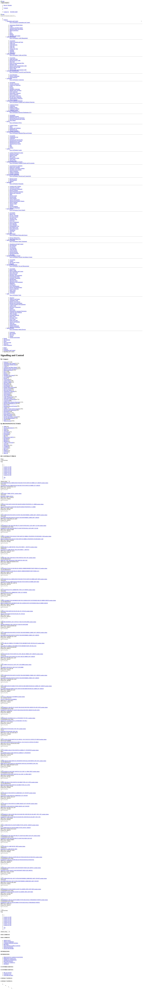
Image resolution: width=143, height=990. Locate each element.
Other (11, 194)
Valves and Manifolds (15, 207)
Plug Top (12, 334)
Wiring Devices (10, 328)
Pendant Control (7, 382)
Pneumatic (9, 182)
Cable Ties (12, 46)
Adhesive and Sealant (15, 299)
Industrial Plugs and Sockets (13, 131)
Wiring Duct (12, 52)
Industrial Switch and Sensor (16, 29)
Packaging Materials (14, 315)
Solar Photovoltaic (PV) (15, 239)
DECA (5, 449)
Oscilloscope (13, 284)
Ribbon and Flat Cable (15, 67)
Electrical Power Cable (15, 60)
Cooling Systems (14, 125)
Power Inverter (13, 223)
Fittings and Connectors (15, 193)
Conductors (12, 106)
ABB (5, 426)
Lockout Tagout (13, 250)
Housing (12, 87)
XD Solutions (7, 339)
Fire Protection (13, 245)
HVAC (8, 121)
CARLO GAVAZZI (8, 442)
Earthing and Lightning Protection (15, 100)
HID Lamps (12, 156)
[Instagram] (14, 988)
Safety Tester (13, 290)
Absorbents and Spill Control (16, 244)
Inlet (11, 145)
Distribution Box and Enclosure (17, 117)
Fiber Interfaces (13, 180)
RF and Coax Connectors (16, 97)
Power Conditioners (14, 222)
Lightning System (14, 110)
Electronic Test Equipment (16, 275)
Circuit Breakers (13, 74)
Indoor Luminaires (14, 171)
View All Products (14, 22)
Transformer (12, 230)
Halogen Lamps (13, 155)
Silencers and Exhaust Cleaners (17, 201)
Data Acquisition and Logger (16, 271)
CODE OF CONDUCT (9, 962)
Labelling (12, 50)
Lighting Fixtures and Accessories (14, 161)
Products (6, 19)
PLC (11, 31)
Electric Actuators (14, 190)
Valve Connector (13, 99)
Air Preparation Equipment (16, 189)
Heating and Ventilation (15, 128)
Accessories (12, 40)
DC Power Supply (14, 216)
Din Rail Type (13, 218)
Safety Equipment (11, 240)
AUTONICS (7, 432)
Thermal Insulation (14, 130)
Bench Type (12, 214)
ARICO (5, 430)
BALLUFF (6, 433)
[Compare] (2, 492)
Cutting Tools (13, 305)
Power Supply (10, 208)
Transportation (13, 324)
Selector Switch (7, 388)
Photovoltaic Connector (15, 93)
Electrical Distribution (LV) (13, 111)
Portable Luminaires (14, 173)
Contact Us (6, 11)
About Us (6, 343)
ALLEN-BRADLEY (9, 428)
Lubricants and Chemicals (16, 312)
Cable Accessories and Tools (16, 42)
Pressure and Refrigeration (16, 287)
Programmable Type (14, 226)
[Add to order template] (1, 492)
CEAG (5, 444)
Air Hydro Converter (14, 187)
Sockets (11, 147)
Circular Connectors (14, 83)
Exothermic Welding (14, 108)
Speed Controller (14, 202)
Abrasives (12, 297)
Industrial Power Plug (15, 142)
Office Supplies (13, 313)
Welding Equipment (14, 325)
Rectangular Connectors (15, 95)
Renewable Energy (14, 228)
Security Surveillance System (13, 255)
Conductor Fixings (14, 104)
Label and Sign (13, 249)
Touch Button (7, 394)
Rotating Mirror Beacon (9, 387)
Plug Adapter (13, 333)
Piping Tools (12, 316)
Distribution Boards (14, 116)
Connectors (9, 78)
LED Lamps (12, 159)
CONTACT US (7, 974)
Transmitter (12, 292)
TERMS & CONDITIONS (10, 960)
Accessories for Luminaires (16, 165)
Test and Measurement (12, 264)
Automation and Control (12, 21)
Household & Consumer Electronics (18, 311)
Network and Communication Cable (18, 65)
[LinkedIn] (8, 986)
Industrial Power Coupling (16, 141)
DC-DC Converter (14, 215)
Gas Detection (13, 248)
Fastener (11, 308)
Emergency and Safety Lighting (17, 168)
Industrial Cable (13, 64)
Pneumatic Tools (13, 317)
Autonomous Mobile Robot (16, 25)
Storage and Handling (15, 321)
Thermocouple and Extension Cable (18, 69)
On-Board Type (13, 219)
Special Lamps (13, 160)
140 (4, 477)
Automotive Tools (14, 300)
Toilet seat (12, 323)
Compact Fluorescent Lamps (16, 152)
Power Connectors (14, 94)
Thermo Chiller (13, 203)
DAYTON (6, 448)
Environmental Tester (15, 276)
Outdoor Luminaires (14, 172)
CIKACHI (6, 445)
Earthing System (13, 107)
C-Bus (11, 26)
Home (5, 347)
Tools (8, 293)
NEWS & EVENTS (8, 947)
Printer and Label (14, 320)
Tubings (11, 205)
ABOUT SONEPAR (9, 941)
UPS (11, 232)
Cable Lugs (12, 43)
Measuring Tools (13, 280)
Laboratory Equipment (15, 278)
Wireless (11, 181)
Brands (5, 338)
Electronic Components (15, 307)
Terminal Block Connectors (16, 98)
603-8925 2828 (13, 11)
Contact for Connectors (15, 85)
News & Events (7, 342)
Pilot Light (6, 383)
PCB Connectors (14, 91)
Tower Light (6, 395)
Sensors (11, 336)
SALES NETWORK (9, 948)
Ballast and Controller (15, 167)
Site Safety (12, 254)
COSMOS (6, 446)
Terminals (12, 51)
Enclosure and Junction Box (16, 139)
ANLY (5, 429)
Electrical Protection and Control (17, 119)
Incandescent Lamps (14, 158)
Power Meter (13, 120)
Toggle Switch (7, 392)
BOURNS (6, 438)
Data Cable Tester (14, 272)
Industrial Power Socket (15, 143)
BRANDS (6, 944)
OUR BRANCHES (8, 975)
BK (4, 436)
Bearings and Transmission (16, 303)
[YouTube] (11, 987)
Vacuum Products (14, 206)
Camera (11, 261)
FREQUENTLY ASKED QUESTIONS (13, 957)
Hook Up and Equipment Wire (17, 63)
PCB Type (12, 220)
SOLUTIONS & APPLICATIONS (12, 945)
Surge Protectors (13, 77)
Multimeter (12, 283)
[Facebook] (5, 984)
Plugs (11, 146)
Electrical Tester (13, 274)
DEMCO (6, 450)
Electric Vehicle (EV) (15, 237)
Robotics (12, 34)
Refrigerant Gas (13, 129)
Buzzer (5, 378)
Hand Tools (12, 309)
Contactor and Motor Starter (16, 27)
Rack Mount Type (14, 227)
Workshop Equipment (15, 327)
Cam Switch (6, 379)
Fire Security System (14, 262)
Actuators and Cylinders (15, 186)
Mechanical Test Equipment (16, 282)
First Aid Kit (12, 246)
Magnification (13, 279)
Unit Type (12, 231)
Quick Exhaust (13, 198)
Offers (5, 341)
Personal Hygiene (14, 252)
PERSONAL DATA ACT (10, 958)
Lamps (8, 148)
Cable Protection (13, 44)
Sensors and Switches (15, 199)
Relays (11, 33)
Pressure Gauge (13, 195)
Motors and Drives (14, 30)
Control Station (7, 380)
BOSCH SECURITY (9, 437)
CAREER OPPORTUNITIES (11, 943)
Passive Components (14, 76)
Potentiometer (7, 384)
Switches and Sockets (15, 337)
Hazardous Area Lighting (15, 169)
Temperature (12, 291)
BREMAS (6, 441)
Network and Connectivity (13, 174)
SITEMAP (6, 964)
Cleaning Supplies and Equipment (18, 304)
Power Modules (13, 224)
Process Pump (13, 197)
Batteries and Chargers (15, 301)
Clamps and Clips (14, 48)
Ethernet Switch (13, 178)
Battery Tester (13, 270)
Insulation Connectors (15, 89)
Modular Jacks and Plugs (15, 90)
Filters (11, 126)
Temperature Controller (9, 391)
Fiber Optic (12, 61)
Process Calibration (14, 288)
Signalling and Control (15, 35)
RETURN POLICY (8, 961)
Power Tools (12, 319)
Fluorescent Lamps (14, 154)
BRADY (6, 440)
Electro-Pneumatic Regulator (16, 191)
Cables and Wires (11, 53)
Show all (6, 453)
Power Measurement (14, 286)
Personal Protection (14, 253)
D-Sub (11, 86)
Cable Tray (12, 47)
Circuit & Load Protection (13, 70)
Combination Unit (14, 137)
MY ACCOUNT (8, 972)
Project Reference (8, 345)
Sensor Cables (13, 68)
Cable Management (11, 36)
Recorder (12, 263)
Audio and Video (14, 59)
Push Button (6, 386)
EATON (6, 452)
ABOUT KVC (7, 940)
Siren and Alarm (7, 390)
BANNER (6, 434)
